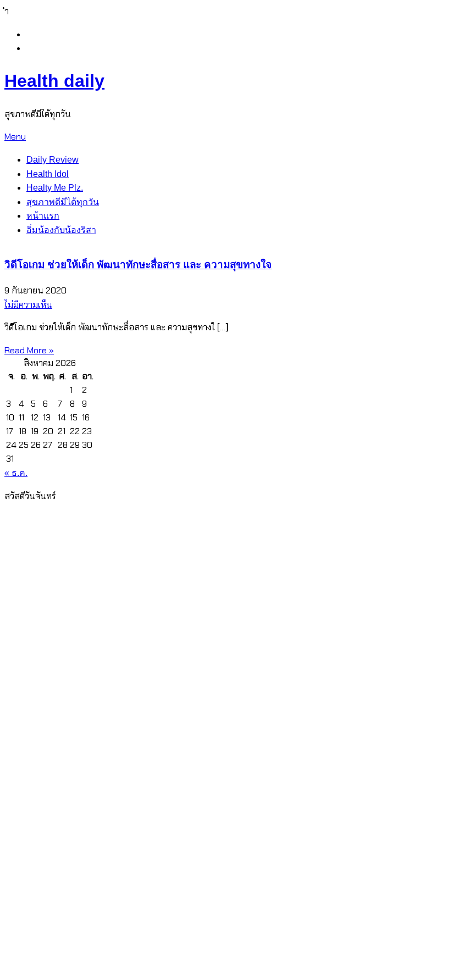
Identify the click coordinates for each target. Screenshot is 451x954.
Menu (15, 136)
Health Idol (47, 174)
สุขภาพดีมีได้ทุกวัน (62, 202)
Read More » (29, 350)
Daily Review (52, 159)
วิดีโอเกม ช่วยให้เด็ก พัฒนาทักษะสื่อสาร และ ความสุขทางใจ (138, 264)
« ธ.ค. (16, 473)
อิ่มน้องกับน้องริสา (61, 230)
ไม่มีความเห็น (28, 304)
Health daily (54, 81)
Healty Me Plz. (54, 187)
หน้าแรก (42, 215)
